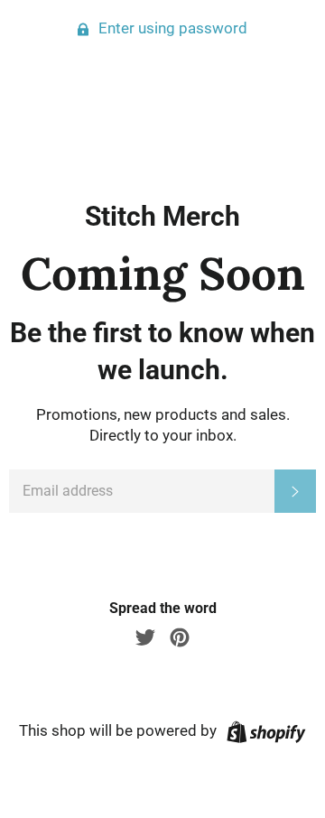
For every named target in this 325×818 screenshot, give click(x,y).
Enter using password (171, 28)
